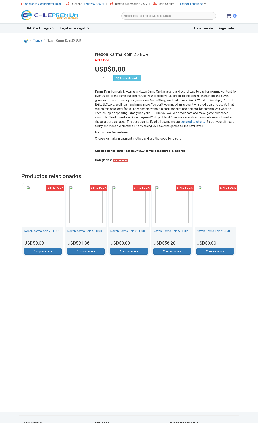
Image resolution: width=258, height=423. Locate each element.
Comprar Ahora (43, 251)
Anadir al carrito (128, 78)
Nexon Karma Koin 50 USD (84, 231)
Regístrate (226, 28)
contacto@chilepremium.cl (43, 4)
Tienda (37, 40)
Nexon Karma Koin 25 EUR (41, 231)
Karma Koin (120, 160)
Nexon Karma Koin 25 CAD (213, 231)
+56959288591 (94, 4)
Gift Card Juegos (39, 28)
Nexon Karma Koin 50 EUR (170, 231)
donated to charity (193, 122)
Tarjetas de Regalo (73, 28)
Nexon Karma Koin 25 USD (127, 231)
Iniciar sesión (203, 28)
